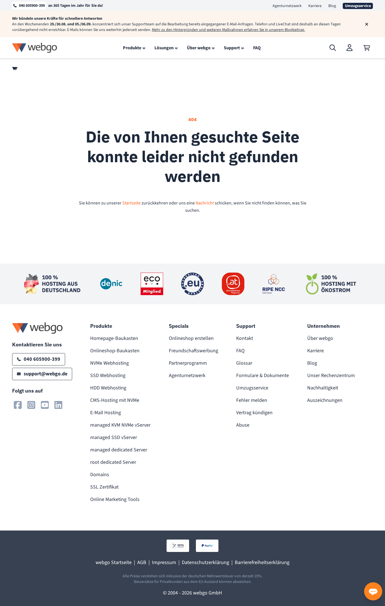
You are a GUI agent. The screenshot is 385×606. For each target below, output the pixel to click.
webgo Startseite (114, 562)
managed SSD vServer (113, 437)
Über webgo (320, 338)
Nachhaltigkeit (322, 387)
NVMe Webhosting (109, 363)
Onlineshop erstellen (191, 338)
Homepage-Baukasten (114, 338)
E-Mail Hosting (105, 412)
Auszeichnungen (324, 400)
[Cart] (366, 48)
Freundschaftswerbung (193, 350)
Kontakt (244, 338)
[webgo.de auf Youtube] (45, 405)
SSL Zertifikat (104, 487)
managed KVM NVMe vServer (120, 425)
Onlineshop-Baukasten (115, 350)
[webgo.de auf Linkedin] (58, 405)
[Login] (350, 48)
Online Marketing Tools (115, 499)
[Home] (15, 69)
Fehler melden (251, 400)
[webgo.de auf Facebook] (18, 405)
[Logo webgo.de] (34, 48)
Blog (332, 6)
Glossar (244, 363)
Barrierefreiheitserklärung (262, 562)
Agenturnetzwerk (287, 6)
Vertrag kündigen (254, 412)
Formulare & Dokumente (262, 375)
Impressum (164, 562)
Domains (99, 474)
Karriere (315, 6)
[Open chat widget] (373, 591)
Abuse (242, 425)
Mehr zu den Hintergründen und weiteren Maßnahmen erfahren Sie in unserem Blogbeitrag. (228, 30)
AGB (141, 562)
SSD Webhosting (107, 375)
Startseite (131, 203)
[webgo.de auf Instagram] (31, 405)
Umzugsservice (252, 387)
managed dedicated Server (118, 449)
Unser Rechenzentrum (331, 375)
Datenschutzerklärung (205, 562)
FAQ (240, 350)
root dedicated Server (113, 462)
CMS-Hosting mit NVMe (114, 400)
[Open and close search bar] (333, 48)
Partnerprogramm (188, 363)
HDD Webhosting (108, 387)
